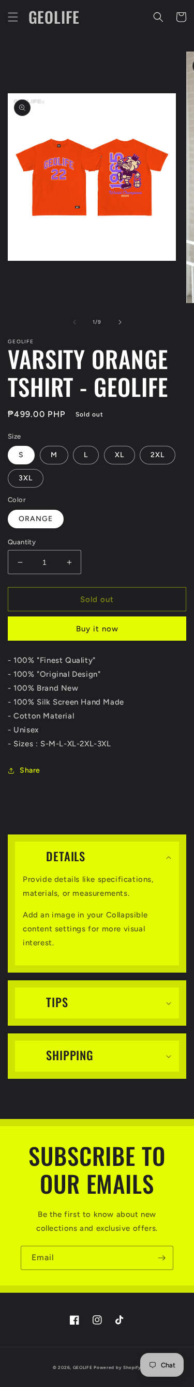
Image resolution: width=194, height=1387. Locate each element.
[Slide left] (74, 322)
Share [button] (30, 770)
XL (119, 454)
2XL (158, 454)
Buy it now (97, 628)
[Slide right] (120, 322)
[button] (13, 17)
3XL (26, 478)
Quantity (22, 542)
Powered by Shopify (117, 1367)
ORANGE (36, 518)
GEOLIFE (83, 1367)
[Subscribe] (161, 1258)
